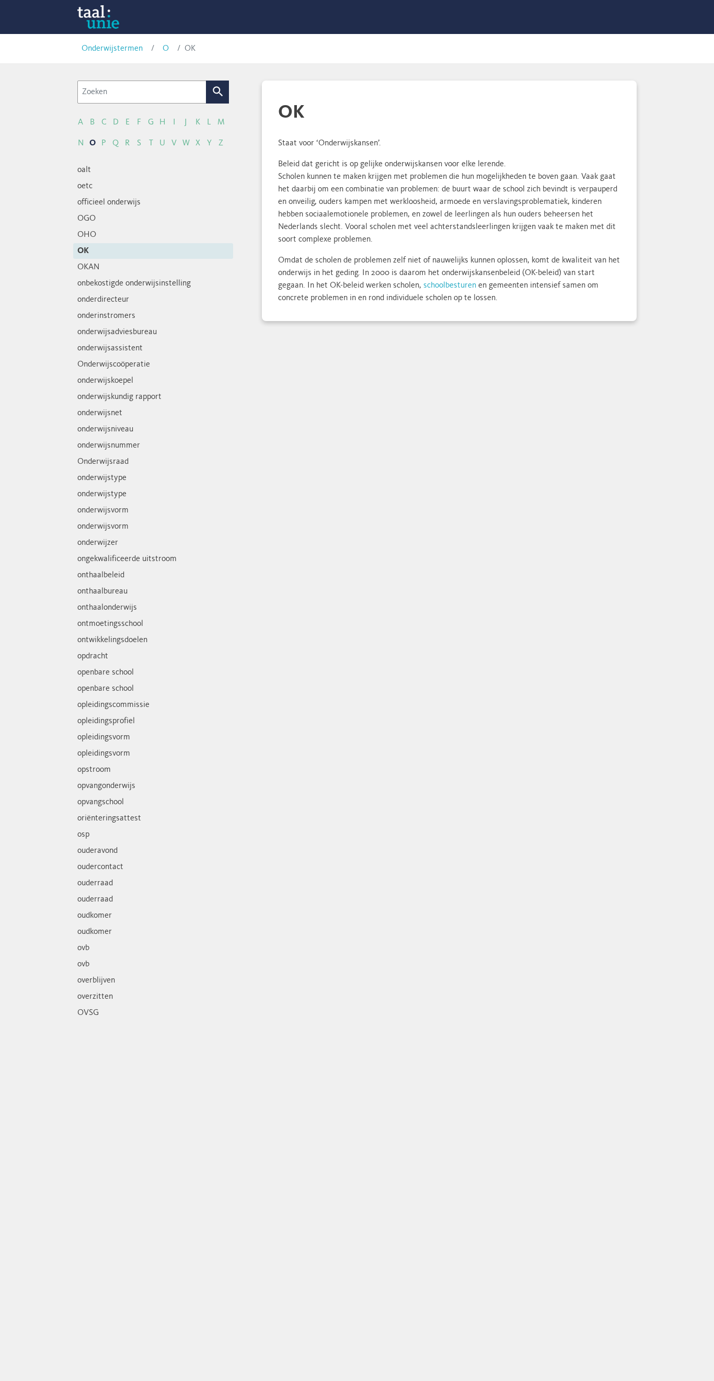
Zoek (217, 92)
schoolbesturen (449, 285)
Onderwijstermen (112, 48)
